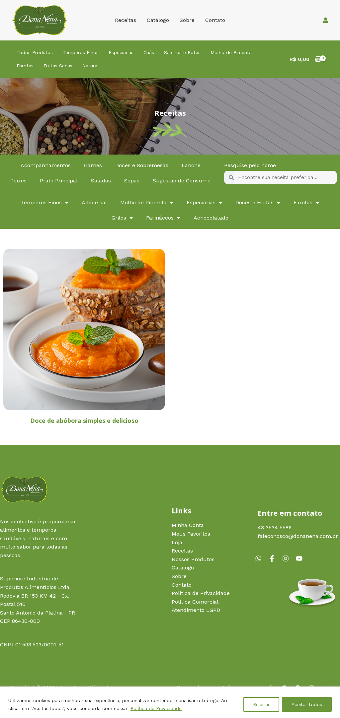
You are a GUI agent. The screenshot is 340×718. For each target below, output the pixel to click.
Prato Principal (59, 180)
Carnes (93, 165)
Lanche (191, 165)
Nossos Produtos (193, 559)
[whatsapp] (261, 558)
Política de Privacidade (156, 708)
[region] (170, 702)
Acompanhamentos (46, 165)
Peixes (18, 180)
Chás (148, 52)
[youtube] (300, 558)
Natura (89, 65)
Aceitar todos (307, 704)
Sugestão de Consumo (182, 180)
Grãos (119, 218)
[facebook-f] (275, 558)
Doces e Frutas (254, 202)
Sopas (131, 180)
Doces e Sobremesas (141, 165)
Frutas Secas (57, 65)
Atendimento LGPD (196, 610)
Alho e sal (94, 202)
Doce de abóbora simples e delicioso (84, 420)
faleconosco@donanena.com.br (298, 536)
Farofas (25, 65)
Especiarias (121, 52)
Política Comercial (195, 602)
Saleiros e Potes (182, 52)
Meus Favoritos (191, 534)
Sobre (187, 20)
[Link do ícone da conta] (325, 20)
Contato (215, 20)
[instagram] (288, 558)
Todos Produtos (35, 52)
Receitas (125, 20)
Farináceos (160, 218)
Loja (177, 542)
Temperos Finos (81, 52)
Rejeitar (261, 704)
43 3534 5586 (275, 527)
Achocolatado (211, 218)
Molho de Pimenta (231, 52)
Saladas (101, 180)
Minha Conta (188, 525)
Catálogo (158, 20)
